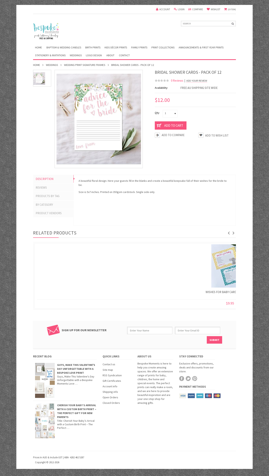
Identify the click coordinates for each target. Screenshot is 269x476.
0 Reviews (177, 80)
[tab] (53, 179)
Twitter (188, 378)
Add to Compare (173, 135)
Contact (124, 55)
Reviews (41, 187)
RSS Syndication (112, 375)
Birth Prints (93, 47)
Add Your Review (196, 80)
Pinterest (194, 378)
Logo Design (94, 55)
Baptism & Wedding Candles (63, 47)
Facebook (181, 378)
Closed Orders (111, 403)
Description (44, 179)
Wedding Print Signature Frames (84, 65)
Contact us (109, 364)
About (110, 55)
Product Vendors (49, 213)
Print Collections (163, 47)
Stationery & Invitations (50, 55)
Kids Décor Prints (116, 47)
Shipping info (110, 392)
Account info (110, 386)
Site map (108, 370)
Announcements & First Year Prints (201, 47)
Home (36, 65)
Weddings (76, 55)
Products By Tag (47, 196)
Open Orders (110, 397)
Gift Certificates (112, 381)
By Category (44, 205)
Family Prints (139, 47)
